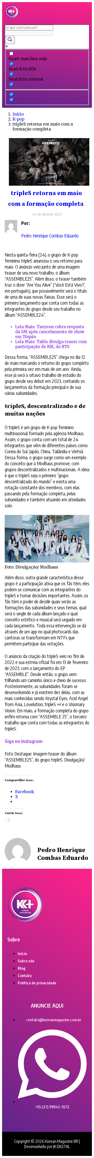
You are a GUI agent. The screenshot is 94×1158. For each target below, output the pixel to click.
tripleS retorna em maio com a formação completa (46, 199)
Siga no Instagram (24, 741)
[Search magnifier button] (10, 40)
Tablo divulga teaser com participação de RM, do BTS (51, 344)
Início (18, 114)
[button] (82, 12)
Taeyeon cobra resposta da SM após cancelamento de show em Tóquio (49, 331)
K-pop (18, 119)
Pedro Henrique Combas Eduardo (50, 235)
